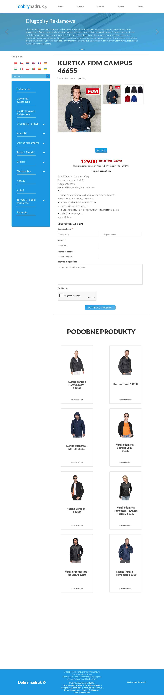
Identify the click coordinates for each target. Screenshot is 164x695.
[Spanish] (39, 68)
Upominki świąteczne (23, 100)
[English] (33, 63)
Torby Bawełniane (92, 685)
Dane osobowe (65, 229)
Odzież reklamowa (28, 142)
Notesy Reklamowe (90, 690)
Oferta (60, 6)
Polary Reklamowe (82, 692)
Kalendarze (23, 89)
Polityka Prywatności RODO (82, 683)
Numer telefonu (66, 251)
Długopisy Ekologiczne (71, 687)
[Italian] (22, 68)
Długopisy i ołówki (28, 123)
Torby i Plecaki (25, 152)
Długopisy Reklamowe (50, 21)
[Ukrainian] (45, 68)
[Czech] (22, 63)
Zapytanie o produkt (67, 261)
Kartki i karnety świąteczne (26, 113)
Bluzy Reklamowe (72, 690)
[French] (39, 63)
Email (61, 240)
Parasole (22, 212)
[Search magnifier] (48, 76)
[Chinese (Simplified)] (16, 63)
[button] (7, 32)
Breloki (21, 161)
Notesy (21, 180)
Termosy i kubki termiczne (26, 201)
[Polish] (27, 68)
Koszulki (22, 133)
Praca (141, 6)
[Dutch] (27, 63)
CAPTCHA (63, 288)
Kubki (20, 190)
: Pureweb (141, 682)
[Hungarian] (16, 68)
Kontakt (100, 6)
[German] (45, 63)
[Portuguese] (33, 68)
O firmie (80, 6)
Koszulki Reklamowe (93, 687)
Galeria (120, 6)
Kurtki (82, 78)
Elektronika (24, 171)
